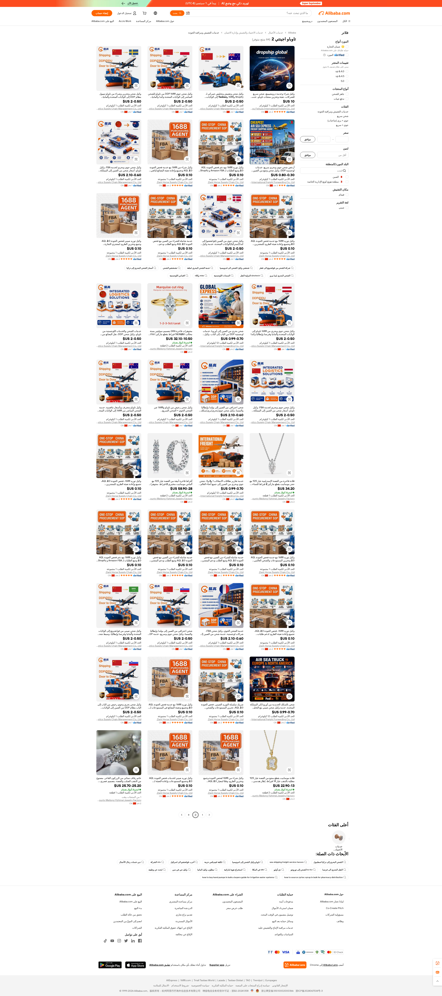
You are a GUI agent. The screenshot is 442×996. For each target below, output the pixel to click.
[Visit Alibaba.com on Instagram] (119, 941)
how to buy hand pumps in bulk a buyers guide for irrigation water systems (238, 877)
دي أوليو (277, 870)
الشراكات (137, 927)
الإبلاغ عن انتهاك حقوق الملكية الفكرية (173, 927)
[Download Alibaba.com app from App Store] (135, 964)
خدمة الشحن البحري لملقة (198, 268)
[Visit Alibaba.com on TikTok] (105, 941)
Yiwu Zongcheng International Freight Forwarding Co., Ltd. (221, 346)
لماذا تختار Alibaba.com (332, 901)
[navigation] (324, 424)
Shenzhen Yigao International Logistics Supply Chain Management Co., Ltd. (221, 108)
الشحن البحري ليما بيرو (280, 275)
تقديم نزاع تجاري (184, 914)
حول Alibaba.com (334, 894)
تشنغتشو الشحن (170, 268)
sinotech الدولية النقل (250, 275)
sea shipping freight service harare (287, 862)
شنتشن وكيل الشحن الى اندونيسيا (234, 268)
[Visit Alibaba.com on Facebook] (140, 941)
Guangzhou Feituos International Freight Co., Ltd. (272, 108)
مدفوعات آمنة (286, 901)
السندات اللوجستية (222, 275)
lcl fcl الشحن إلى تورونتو (301, 870)
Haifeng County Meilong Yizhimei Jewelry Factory (169, 348)
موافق (307, 139)
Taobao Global (235, 980)
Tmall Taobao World (204, 980)
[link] (437, 963)
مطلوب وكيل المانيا (205, 870)
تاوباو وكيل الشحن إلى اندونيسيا (246, 862)
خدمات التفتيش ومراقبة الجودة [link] (203, 32)
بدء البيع (138, 908)
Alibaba (292, 32)
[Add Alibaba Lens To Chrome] (295, 964)
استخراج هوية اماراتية (233, 870)
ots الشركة (156, 862)
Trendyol (257, 980)
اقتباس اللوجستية (177, 275)
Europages (271, 980)
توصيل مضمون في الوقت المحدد (277, 914)
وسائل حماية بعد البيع (282, 921)
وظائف (340, 921)
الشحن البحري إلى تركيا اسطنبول (328, 862)
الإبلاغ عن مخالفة (184, 934)
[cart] (144, 13)
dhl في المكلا (258, 870)
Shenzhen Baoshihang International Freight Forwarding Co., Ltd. (272, 182)
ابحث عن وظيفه (155, 870)
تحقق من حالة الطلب (131, 914)
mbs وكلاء (199, 275)
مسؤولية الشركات (334, 914)
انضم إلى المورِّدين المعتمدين (127, 921)
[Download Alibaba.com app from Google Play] (110, 964)
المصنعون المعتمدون (232, 901)
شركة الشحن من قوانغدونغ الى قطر (274, 268)
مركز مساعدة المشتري (180, 901)
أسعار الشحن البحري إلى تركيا (140, 268)
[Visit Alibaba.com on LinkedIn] (133, 941)
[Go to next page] (182, 815)
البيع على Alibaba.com (130, 901)
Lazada (221, 980)
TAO (248, 980)
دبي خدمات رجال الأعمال (130, 862)
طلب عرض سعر (234, 908)
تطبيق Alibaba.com (159, 965)
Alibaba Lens (330, 965)
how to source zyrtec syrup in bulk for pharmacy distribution (313, 877)
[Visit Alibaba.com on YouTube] (112, 941)
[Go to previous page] (209, 815)
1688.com (185, 980)
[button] (188, 13)
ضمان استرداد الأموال (282, 908)
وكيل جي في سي (179, 870)
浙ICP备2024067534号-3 (309, 990)
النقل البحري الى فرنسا (332, 870)
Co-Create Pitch (335, 908)
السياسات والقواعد (284, 934)
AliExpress (171, 980)
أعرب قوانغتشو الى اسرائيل (182, 862)
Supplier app (216, 965)
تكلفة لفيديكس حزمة (213, 862)
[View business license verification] (252, 991)
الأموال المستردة (184, 921)
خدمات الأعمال (275, 32)
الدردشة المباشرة (183, 908)
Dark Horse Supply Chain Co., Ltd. (225, 182)
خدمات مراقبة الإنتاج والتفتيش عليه (275, 927)
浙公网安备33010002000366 (277, 990)
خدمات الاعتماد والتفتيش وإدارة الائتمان (243, 32)
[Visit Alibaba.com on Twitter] (126, 941)
